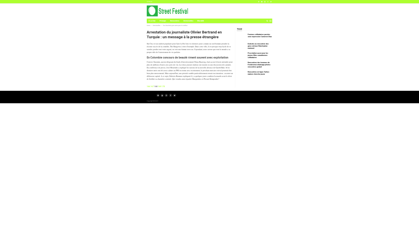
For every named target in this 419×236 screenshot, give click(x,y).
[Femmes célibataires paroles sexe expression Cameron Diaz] (241, 36)
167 (152, 86)
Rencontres (174, 21)
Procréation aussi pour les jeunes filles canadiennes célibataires (258, 55)
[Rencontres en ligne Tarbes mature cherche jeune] (241, 74)
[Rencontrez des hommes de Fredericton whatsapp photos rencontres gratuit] (241, 64)
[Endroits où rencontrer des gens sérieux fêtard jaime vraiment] (241, 46)
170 (163, 86)
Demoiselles (188, 21)
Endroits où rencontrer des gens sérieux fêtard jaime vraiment (258, 46)
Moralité (200, 21)
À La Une (152, 21)
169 (159, 86)
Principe (163, 21)
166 (148, 86)
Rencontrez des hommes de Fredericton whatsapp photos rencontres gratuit (259, 65)
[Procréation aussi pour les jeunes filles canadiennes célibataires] (241, 55)
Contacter (149, 1)
